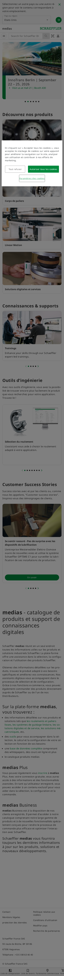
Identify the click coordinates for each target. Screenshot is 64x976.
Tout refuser (15, 169)
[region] (32, 163)
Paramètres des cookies (32, 178)
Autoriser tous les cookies (43, 169)
